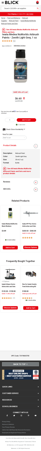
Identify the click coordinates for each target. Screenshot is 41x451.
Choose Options (30, 247)
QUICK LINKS (7, 387)
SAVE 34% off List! (20, 92)
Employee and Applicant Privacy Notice (14, 432)
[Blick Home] (12, 2)
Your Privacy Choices (8, 427)
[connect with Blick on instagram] (21, 417)
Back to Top (19, 364)
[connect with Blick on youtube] (35, 417)
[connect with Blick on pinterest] (28, 417)
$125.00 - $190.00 (8, 291)
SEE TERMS (30, 14)
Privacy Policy (6, 421)
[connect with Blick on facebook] (7, 417)
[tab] (20, 145)
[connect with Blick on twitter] (14, 417)
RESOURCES (7, 400)
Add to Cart (10, 248)
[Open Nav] (3, 2)
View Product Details (19, 45)
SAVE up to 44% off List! (29, 293)
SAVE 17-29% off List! (8, 293)
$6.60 (18, 98)
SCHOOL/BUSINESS (10, 406)
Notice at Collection (8, 424)
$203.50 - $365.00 (29, 231)
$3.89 (4, 231)
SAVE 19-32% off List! (28, 233)
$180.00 (25, 291)
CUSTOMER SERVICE (10, 393)
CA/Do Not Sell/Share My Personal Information (16, 430)
